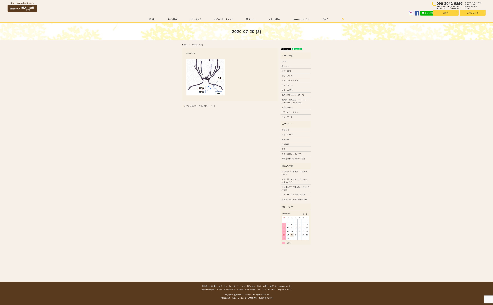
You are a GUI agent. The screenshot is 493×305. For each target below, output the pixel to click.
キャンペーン (287, 135)
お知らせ (285, 130)
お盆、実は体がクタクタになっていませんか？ (295, 180)
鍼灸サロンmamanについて (293, 95)
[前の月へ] (299, 214)
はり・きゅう (195, 19)
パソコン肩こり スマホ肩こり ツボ (199, 106)
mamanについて (300, 19)
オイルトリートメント (223, 19)
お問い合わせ (472, 13)
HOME (151, 19)
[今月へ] (303, 214)
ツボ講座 (285, 144)
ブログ (325, 19)
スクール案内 (274, 19)
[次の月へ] (307, 214)
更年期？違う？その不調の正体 (294, 199)
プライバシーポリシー (291, 112)
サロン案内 (172, 19)
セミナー (285, 139)
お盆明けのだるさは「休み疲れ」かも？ (295, 173)
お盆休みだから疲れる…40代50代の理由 (295, 188)
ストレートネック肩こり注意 (293, 194)
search (342, 19)
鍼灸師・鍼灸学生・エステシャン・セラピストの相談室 (294, 101)
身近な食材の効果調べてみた (293, 159)
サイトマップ (287, 117)
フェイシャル (287, 85)
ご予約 (445, 13)
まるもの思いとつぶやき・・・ (294, 154)
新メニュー (251, 19)
